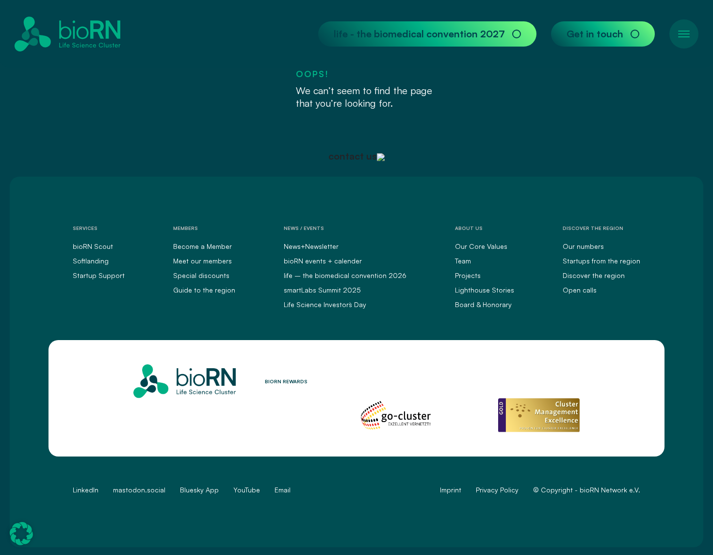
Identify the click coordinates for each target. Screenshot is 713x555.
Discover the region (594, 275)
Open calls (580, 290)
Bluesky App (199, 490)
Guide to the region (204, 290)
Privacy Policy (497, 490)
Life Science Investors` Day (325, 304)
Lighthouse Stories (484, 290)
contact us (352, 156)
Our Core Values (481, 246)
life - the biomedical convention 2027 (419, 34)
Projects (468, 275)
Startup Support (99, 275)
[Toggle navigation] (683, 34)
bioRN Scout (93, 246)
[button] (21, 533)
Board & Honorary (483, 304)
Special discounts (201, 275)
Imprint (450, 490)
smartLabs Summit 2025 (322, 290)
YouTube (246, 490)
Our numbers (583, 246)
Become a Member (202, 246)
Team (463, 261)
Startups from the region (601, 261)
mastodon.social (139, 490)
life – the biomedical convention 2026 (345, 275)
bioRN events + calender (323, 261)
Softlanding (91, 261)
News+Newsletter (311, 246)
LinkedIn (85, 490)
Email (283, 490)
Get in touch (595, 34)
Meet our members (202, 261)
